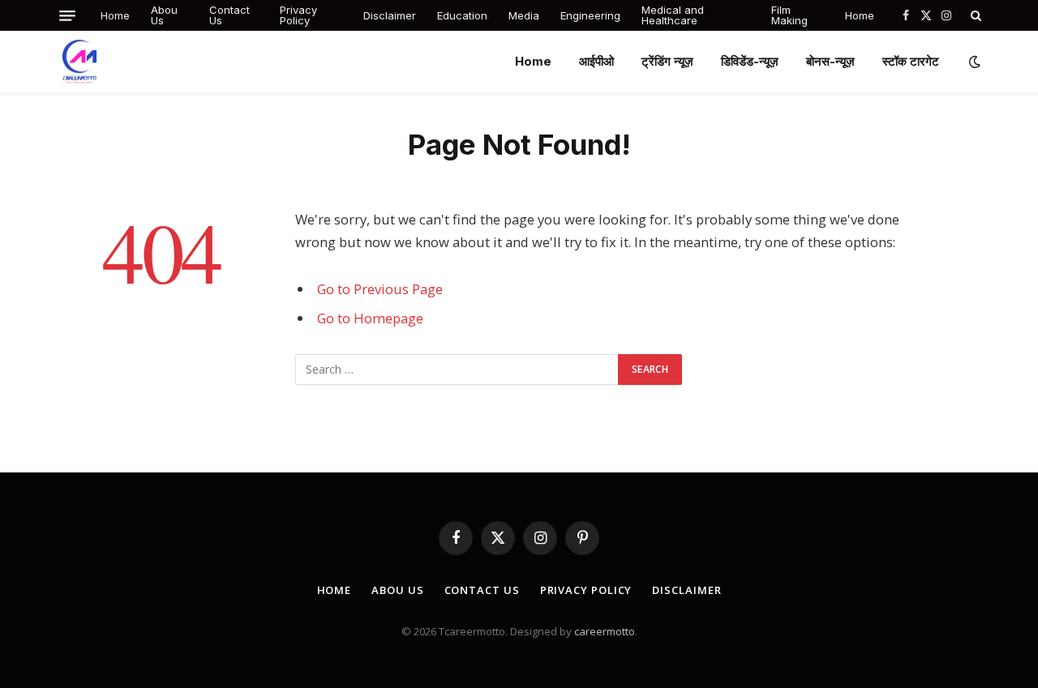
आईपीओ (596, 61)
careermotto (604, 631)
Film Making (789, 15)
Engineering (590, 15)
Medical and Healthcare (672, 15)
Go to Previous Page (380, 289)
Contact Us (229, 15)
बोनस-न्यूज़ (830, 61)
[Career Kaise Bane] (79, 61)
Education (462, 15)
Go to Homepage (370, 318)
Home (115, 15)
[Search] (974, 15)
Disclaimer (389, 15)
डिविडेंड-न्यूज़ (749, 61)
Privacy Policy (298, 15)
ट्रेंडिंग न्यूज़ (667, 61)
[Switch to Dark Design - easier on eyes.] (973, 61)
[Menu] (67, 16)
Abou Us (164, 15)
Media (523, 15)
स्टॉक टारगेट (910, 61)
